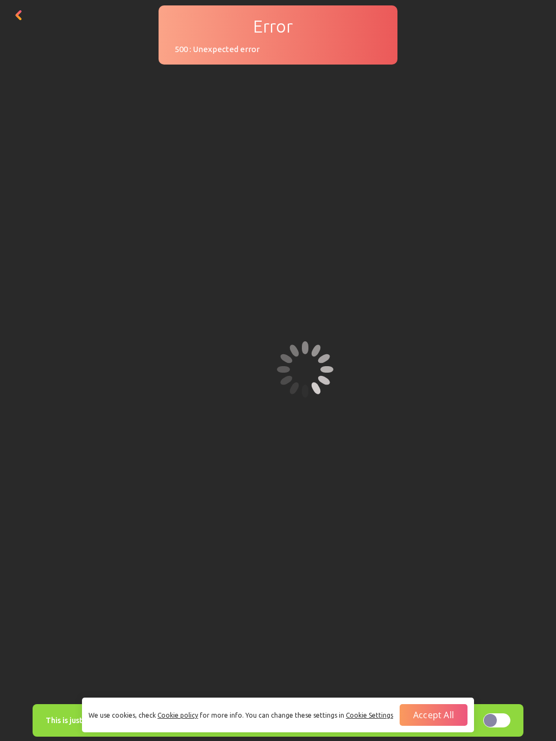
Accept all (433, 715)
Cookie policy (177, 715)
